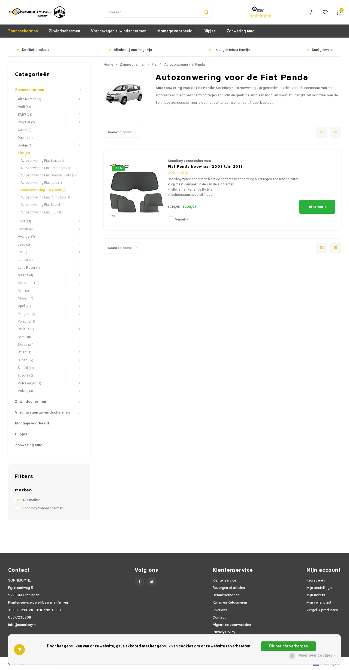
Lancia (25, 259)
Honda (25, 229)
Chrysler (26, 122)
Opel (24, 306)
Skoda (26, 344)
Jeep (24, 244)
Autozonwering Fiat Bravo (42, 160)
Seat (24, 337)
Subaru (25, 360)
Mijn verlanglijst (318, 602)
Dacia (25, 137)
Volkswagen (29, 383)
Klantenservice (224, 580)
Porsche (26, 321)
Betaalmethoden (226, 595)
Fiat (24, 153)
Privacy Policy (224, 632)
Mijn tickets (315, 595)
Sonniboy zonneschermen (42, 508)
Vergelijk (181, 219)
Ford (24, 221)
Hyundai (26, 236)
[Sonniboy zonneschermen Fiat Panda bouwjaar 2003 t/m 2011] (136, 190)
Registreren (315, 580)
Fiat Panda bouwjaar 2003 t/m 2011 (205, 166)
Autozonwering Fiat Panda (43, 190)
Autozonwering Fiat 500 (40, 212)
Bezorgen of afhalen (229, 588)
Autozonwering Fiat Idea (41, 182)
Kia (22, 252)
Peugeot (26, 313)
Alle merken (31, 500)
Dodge (25, 145)
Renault (26, 329)
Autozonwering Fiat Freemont (45, 168)
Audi (24, 106)
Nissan (25, 298)
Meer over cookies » (316, 655)
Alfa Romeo (29, 99)
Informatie (317, 207)
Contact (219, 617)
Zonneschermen (23, 31)
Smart (24, 352)
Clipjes (209, 31)
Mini (23, 290)
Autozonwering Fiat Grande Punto (48, 175)
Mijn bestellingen (319, 588)
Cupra (24, 129)
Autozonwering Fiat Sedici (42, 204)
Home (108, 64)
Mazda (25, 275)
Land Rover (29, 267)
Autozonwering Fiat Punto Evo (45, 197)
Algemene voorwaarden (232, 625)
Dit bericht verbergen (288, 646)
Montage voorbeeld (174, 31)
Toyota (25, 375)
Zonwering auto (241, 31)
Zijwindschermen (64, 31)
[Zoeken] (206, 12)
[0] (338, 12)
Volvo (25, 390)
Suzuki (26, 367)
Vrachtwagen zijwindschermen (118, 31)
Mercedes (29, 282)
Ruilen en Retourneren (230, 602)
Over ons (220, 610)
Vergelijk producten (322, 610)
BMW (25, 114)
